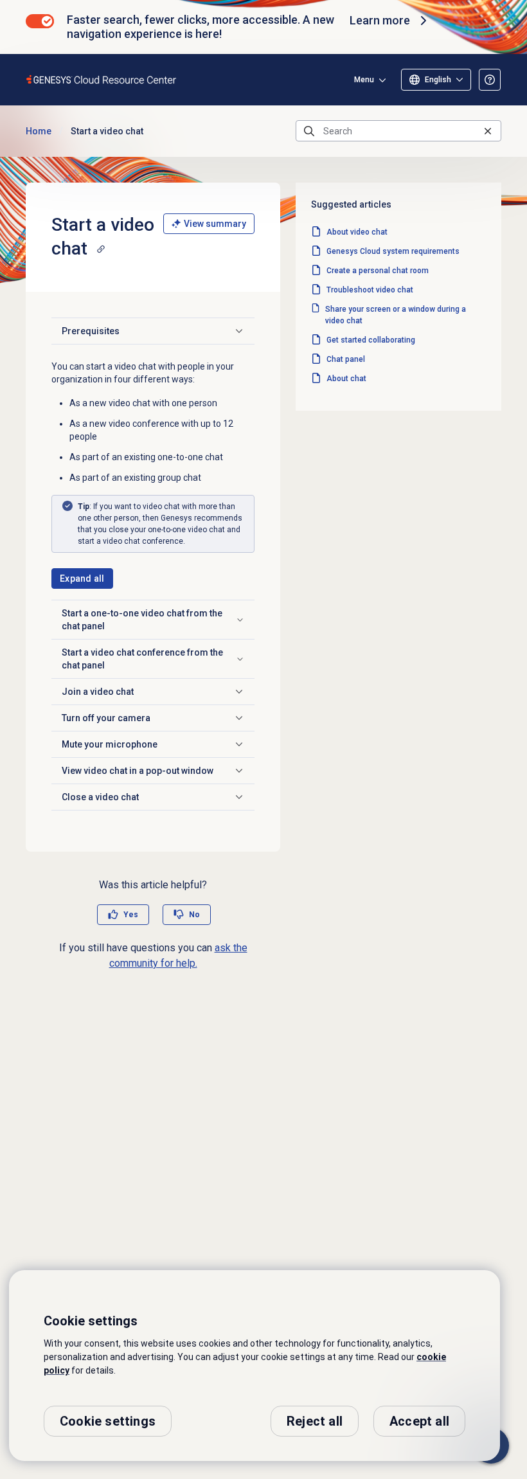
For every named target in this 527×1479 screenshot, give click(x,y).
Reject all (315, 1421)
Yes (130, 914)
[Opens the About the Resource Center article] (490, 80)
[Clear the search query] (488, 130)
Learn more (380, 20)
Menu (364, 79)
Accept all (419, 1421)
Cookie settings (108, 1421)
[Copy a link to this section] (101, 249)
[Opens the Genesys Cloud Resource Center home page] (101, 79)
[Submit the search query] (309, 131)
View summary (215, 224)
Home (38, 131)
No (194, 914)
